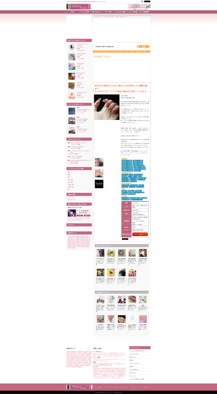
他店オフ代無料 (116, 371)
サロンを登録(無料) (144, 11)
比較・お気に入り (96, 11)
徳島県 (74, 245)
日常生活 (114, 353)
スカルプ (110, 359)
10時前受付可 (116, 368)
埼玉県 (82, 240)
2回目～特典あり (111, 369)
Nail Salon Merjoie (81, 53)
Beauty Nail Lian (122, 305)
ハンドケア (116, 359)
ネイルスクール (71, 199)
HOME (72, 11)
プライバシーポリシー (134, 363)
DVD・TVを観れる (115, 363)
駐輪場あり (101, 363)
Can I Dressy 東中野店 (82, 119)
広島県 (87, 241)
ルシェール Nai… (132, 324)
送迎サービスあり (116, 377)
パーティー (100, 354)
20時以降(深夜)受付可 (107, 368)
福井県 (80, 357)
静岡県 (83, 238)
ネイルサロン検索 (84, 11)
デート (119, 353)
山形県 (83, 245)
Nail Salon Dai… (132, 258)
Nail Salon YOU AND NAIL (83, 109)
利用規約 (131, 360)
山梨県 (88, 244)
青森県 (86, 237)
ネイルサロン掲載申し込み (144, 387)
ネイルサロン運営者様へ (97, 387)
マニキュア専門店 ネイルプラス (79, 142)
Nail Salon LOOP (81, 73)
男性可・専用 (108, 365)
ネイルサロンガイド (109, 392)
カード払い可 (102, 369)
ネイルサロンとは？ (134, 353)
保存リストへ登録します (146, 47)
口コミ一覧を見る (80, 112)
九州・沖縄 (70, 179)
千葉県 (74, 242)
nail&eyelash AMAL (81, 92)
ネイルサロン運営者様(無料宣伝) (136, 350)
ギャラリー (107, 51)
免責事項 (131, 366)
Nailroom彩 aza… (111, 305)
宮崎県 (75, 246)
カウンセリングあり (102, 373)
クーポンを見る (80, 50)
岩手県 (73, 240)
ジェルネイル (96, 359)
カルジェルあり (107, 377)
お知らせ (145, 51)
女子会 (95, 354)
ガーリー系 (119, 356)
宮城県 (83, 241)
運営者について (132, 357)
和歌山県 (78, 245)
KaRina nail (79, 82)
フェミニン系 (104, 356)
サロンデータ (97, 51)
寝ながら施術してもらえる (105, 374)
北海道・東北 (71, 186)
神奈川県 (73, 354)
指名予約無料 (119, 369)
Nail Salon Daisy (143, 258)
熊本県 (70, 242)
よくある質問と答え (134, 369)
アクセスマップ (117, 51)
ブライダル (96, 353)
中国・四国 (70, 182)
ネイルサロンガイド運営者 (111, 387)
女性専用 (101, 365)
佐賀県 (77, 356)
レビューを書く (136, 51)
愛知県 (86, 240)
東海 (69, 177)
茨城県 (83, 244)
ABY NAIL (100, 324)
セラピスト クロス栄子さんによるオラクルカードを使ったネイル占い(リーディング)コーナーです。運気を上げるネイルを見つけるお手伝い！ (79, 218)
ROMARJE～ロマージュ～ (83, 128)
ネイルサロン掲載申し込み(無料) (136, 379)
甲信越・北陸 (71, 184)
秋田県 (70, 245)
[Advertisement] (79, 26)
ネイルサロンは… (101, 258)
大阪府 (77, 241)
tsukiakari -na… (132, 305)
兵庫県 (79, 242)
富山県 (84, 236)
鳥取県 (70, 236)
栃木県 (88, 245)
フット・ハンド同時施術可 (102, 376)
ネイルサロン (71, 196)
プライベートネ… (101, 305)
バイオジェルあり (98, 377)
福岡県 (79, 236)
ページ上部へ (215, 340)
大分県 (70, 244)
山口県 (79, 244)
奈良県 (74, 244)
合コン (123, 353)
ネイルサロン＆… (101, 278)
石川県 (87, 238)
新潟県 (88, 242)
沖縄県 (70, 247)
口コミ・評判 (108, 11)
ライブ (101, 353)
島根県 (82, 237)
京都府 (78, 238)
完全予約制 (109, 371)
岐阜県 (74, 236)
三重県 (84, 242)
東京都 (72, 237)
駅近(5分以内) (97, 368)
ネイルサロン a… (111, 258)
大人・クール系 (107, 354)
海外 (69, 189)
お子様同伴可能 (101, 371)
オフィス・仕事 (107, 353)
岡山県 (73, 241)
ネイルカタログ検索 (120, 11)
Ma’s (143, 305)
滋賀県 (78, 237)
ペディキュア (103, 360)
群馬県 (88, 246)
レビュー (126, 51)
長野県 (70, 246)
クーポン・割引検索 (132, 11)
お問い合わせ (132, 372)
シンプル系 (98, 356)
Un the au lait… (121, 278)
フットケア (122, 359)
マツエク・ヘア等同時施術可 (117, 376)
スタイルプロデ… (132, 278)
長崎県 (77, 240)
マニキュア (96, 360)
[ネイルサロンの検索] (79, 388)
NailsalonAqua (80, 63)
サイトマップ (132, 375)
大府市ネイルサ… (111, 324)
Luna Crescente (122, 258)
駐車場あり (107, 363)
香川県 (79, 246)
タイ (74, 238)
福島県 (84, 246)
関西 (69, 174)
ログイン (130, 9)
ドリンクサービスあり (114, 373)
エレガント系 (112, 356)
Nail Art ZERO (143, 324)
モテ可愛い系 (115, 354)
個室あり (95, 363)
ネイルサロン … (111, 278)
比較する (139, 46)
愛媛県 (74, 247)
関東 (69, 172)
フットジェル (104, 359)
